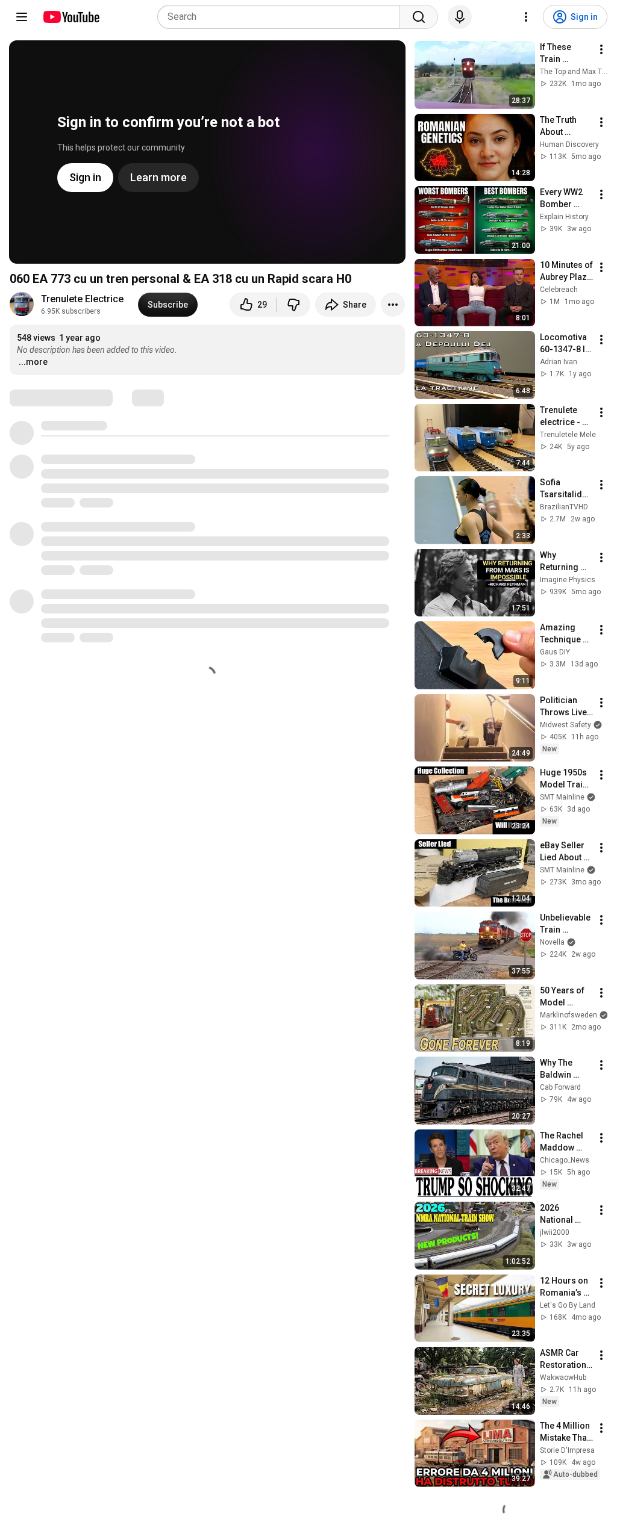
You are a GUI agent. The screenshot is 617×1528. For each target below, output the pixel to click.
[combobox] (282, 17)
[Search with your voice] (460, 17)
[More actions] (393, 305)
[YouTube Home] (71, 17)
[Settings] (526, 17)
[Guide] (21, 17)
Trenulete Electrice (82, 299)
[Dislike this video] (293, 305)
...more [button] (33, 362)
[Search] (418, 17)
